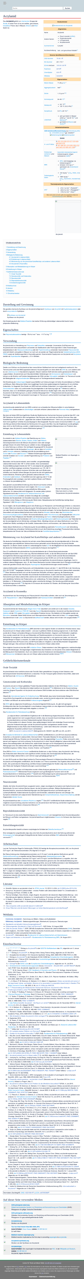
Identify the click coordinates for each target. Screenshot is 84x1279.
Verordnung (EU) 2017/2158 (29, 1029)
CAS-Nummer (48, 58)
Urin (66, 615)
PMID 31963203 (37, 1070)
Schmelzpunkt (48, 99)
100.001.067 (61, 65)
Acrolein (21, 456)
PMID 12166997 (27, 1001)
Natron (49, 517)
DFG (61, 161)
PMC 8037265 (51, 1173)
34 (32, 773)
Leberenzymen (13, 372)
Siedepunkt (48, 105)
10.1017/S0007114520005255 (30, 1127)
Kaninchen (67, 179)
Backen (18, 440)
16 (60, 530)
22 (78, 617)
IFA (61, 948)
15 (10, 457)
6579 (58, 69)
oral (78, 173)
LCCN (37, 1192)
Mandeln (47, 512)
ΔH (45, 190)
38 (39, 804)
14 (27, 453)
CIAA (70, 928)
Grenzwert (41, 487)
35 (57, 775)
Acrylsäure (77, 354)
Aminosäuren (56, 374)
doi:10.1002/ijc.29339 (15, 1099)
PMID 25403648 (28, 1099)
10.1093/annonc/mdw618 (56, 1116)
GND (22, 1192)
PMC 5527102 (74, 1158)
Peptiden (6, 458)
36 (59, 775)
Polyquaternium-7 (12, 598)
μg (76, 422)
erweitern (22, 961)
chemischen (25, 21)
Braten (24, 440)
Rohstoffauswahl (60, 527)
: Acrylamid (14, 919)
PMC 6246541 (13, 1118)
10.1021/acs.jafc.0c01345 (42, 1062)
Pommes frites (64, 409)
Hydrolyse (48, 309)
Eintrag (12, 963)
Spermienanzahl (43, 815)
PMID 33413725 (47, 1127)
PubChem (47, 69)
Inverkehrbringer (44, 959)
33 (17, 771)
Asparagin (30, 449)
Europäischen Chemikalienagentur (61, 957)
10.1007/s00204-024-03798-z (20, 1053)
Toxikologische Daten (49, 176)
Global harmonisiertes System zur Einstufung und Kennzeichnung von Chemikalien (39, 1207)
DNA (63, 369)
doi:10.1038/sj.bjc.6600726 (45, 985)
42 (19, 877)
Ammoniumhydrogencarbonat (13, 514)
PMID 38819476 (37, 1053)
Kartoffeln (48, 449)
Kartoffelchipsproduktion (51, 531)
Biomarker (6, 615)
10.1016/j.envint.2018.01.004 (28, 1184)
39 (9, 819)
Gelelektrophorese (70, 352)
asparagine (53, 1237)
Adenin (70, 686)
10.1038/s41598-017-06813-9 (44, 1158)
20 (4, 572)
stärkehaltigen (29, 409)
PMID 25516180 (36, 1134)
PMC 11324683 (50, 1053)
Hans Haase (27, 1229)
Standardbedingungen (57, 196)
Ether (36, 26)
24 (63, 653)
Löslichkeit (47, 120)
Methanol (63, 120)
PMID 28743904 (62, 1158)
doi (48, 1014)
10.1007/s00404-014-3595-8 (19, 1134)
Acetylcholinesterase (52, 795)
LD (70, 173)
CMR (67, 156)
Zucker (5, 453)
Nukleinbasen (68, 374)
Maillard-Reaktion (26, 321)
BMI (57, 835)
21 (65, 597)
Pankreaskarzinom (9, 771)
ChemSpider (48, 72)
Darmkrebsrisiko (8, 388)
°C (63, 99)
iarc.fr (46, 1077)
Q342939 (60, 76)
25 (51, 687)
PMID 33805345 (38, 1173)
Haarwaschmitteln (47, 598)
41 (11, 837)
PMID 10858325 (66, 994)
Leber (21, 617)
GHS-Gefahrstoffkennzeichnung (55, 131)
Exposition (59, 739)
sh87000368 (44, 1192)
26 (10, 692)
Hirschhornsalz (53, 514)
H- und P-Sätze (49, 144)
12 (6, 411)
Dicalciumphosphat (62, 519)
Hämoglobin (54, 376)
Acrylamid (31, 948)
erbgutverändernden (22, 378)
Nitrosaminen (10, 654)
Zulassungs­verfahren (48, 153)
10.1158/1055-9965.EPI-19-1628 (48, 1145)
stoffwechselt (39, 617)
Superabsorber (16, 356)
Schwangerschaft (9, 835)
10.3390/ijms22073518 (23, 1173)
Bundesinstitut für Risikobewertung (17, 628)
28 (46, 708)
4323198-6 (28, 1192)
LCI (48, 545)
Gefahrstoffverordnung (10, 856)
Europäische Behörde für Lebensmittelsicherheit (22, 735)
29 (50, 747)
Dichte (46, 93)
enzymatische (12, 311)
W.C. (54, 1249)
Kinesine (58, 817)
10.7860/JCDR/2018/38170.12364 (66, 1166)
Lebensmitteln (7, 409)
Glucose (23, 453)
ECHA (46, 65)
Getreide (10, 451)
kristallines (6, 26)
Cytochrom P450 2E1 (22, 611)
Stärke (43, 438)
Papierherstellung (44, 350)
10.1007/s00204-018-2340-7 (39, 1151)
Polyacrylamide (73, 350)
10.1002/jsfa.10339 (33, 1105)
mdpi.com (71, 1070)
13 (8, 411)
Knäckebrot (7, 477)
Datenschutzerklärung (47, 1276)
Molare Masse (48, 83)
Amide (5, 23)
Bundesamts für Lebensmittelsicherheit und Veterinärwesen (47, 935)
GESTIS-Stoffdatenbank (49, 948)
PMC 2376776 (21, 1092)
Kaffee (47, 474)
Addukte (6, 613)
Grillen (35, 440)
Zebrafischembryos (54, 829)
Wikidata (47, 76)
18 (69, 564)
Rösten (29, 440)
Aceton (62, 124)
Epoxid (38, 611)
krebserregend (21, 382)
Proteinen (46, 456)
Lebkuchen (76, 514)
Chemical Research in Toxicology (19, 994)
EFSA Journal (39, 888)
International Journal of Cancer (26, 1097)
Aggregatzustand (49, 87)
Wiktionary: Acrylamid (14, 921)
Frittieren (43, 440)
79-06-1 (59, 58)
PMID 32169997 (67, 1145)
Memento (53, 1003)
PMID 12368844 (42, 1009)
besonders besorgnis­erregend (67, 152)
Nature (18, 1009)
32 (73, 769)
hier (18, 1266)
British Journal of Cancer (20, 751)
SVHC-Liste (24, 963)
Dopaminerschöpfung (67, 795)
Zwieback (17, 477)
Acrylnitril (58, 309)
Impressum (33, 1276)
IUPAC (72, 36)
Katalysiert (6, 611)
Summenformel (49, 46)
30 (56, 755)
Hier (25, 1266)
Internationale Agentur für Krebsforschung (25, 696)
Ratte (74, 173)
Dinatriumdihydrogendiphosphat (42, 519)
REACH (46, 156)
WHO (8, 704)
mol (64, 83)
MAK (45, 165)
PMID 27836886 (71, 1116)
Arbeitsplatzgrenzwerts (54, 856)
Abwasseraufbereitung (24, 350)
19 (14, 570)
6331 (58, 72)
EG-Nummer (48, 62)
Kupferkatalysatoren (70, 309)
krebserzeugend (36, 700)
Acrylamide (20, 957)
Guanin (76, 686)
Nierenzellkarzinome (65, 769)
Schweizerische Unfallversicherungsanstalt (24, 966)
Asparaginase (35, 564)
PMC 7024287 (49, 1070)
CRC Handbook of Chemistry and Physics (42, 970)
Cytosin (8, 688)
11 (4, 411)
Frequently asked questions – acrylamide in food (26, 1079)
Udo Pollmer (14, 1003)
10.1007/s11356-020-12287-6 (32, 1042)
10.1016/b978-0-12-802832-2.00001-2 (62, 1014)
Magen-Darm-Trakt (34, 609)
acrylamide (62, 1237)
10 (50, 392)
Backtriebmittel (67, 512)
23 (61, 653)
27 (50, 700)
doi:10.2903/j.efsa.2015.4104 (67, 888)
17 (57, 547)
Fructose (14, 453)
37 (42, 800)
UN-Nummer (20, 676)
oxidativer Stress (35, 647)
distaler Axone (17, 797)
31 (48, 765)
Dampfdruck (48, 111)
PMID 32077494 (47, 1105)
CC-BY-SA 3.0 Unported (53, 1263)
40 (63, 829)
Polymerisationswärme (13, 334)
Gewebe (71, 609)
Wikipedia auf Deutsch (67, 1249)
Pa (61, 111)
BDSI (28, 548)
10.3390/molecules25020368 (20, 1070)
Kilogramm (29, 502)
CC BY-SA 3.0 (42, 1229)
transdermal (76, 179)
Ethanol (70, 122)
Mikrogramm (19, 502)
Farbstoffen (41, 345)
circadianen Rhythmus (28, 800)
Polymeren (30, 345)
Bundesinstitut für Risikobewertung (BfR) (46, 937)
